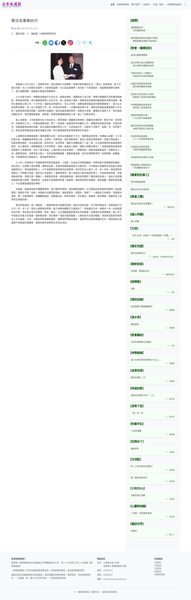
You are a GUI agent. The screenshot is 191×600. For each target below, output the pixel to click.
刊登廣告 (158, 563)
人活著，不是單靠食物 (141, 513)
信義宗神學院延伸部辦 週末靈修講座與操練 (141, 85)
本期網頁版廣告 (174, 4)
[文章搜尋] (188, 4)
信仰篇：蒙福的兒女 (140, 271)
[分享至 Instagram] (70, 43)
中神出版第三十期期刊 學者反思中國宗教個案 (142, 74)
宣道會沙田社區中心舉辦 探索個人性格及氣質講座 (143, 95)
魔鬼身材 (135, 324)
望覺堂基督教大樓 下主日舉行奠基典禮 (141, 116)
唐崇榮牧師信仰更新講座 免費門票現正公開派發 (142, 127)
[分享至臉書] (57, 42)
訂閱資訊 (158, 565)
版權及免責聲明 (109, 592)
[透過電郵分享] (51, 42)
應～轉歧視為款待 (139, 478)
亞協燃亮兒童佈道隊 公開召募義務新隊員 (141, 148)
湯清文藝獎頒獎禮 (139, 55)
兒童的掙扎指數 (138, 495)
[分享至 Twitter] (63, 42)
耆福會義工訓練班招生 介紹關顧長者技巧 (141, 166)
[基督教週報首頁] (12, 4)
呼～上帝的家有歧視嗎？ (142, 466)
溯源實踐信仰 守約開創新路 (138, 28)
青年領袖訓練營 (138, 182)
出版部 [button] (146, 4)
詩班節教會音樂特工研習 (142, 157)
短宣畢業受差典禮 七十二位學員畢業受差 (142, 137)
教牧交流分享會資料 (140, 189)
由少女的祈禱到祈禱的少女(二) (145, 360)
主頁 (112, 4)
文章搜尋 (158, 568)
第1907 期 (15, 28)
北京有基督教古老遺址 (141, 342)
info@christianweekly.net (114, 579)
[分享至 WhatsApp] (44, 42)
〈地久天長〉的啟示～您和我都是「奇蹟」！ (151, 235)
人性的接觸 (136, 431)
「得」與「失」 (138, 413)
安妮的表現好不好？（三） (143, 395)
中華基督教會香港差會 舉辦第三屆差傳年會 (141, 106)
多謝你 (134, 531)
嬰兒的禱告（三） (139, 377)
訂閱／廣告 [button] (158, 4)
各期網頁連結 (123, 4)
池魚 (133, 289)
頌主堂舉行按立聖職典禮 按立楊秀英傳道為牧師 (142, 64)
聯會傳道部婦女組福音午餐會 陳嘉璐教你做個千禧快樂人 (144, 39)
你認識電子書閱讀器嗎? (142, 306)
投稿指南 (158, 571)
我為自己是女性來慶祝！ (142, 204)
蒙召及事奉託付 (138, 253)
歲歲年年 (135, 449)
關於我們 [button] (135, 4)
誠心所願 (135, 221)
